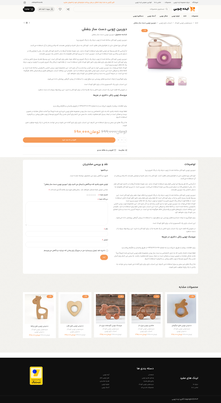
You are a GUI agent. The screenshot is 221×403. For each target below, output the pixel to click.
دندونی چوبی (181, 331)
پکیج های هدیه (148, 381)
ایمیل (105, 239)
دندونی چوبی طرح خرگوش (182, 325)
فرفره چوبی (105, 384)
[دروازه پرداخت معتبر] (36, 375)
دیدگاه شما (103, 199)
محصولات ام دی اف (147, 387)
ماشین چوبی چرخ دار (146, 325)
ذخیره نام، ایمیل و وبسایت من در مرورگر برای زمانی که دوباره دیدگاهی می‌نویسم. (74, 250)
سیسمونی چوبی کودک (183, 23)
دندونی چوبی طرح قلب (75, 326)
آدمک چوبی (105, 387)
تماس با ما (194, 387)
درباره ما (195, 384)
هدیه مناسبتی (104, 381)
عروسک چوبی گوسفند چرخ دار (110, 325)
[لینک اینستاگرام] (24, 2)
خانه (196, 23)
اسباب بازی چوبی (165, 23)
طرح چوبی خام (104, 378)
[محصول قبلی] (29, 23)
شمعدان (151, 375)
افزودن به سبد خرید (69, 140)
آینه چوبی (106, 375)
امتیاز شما (103, 195)
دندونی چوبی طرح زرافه (39, 326)
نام (106, 229)
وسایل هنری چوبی (148, 378)
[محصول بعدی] (24, 23)
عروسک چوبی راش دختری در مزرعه (110, 95)
